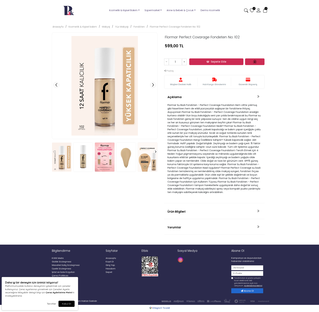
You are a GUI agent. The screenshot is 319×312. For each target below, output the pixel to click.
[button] (265, 10)
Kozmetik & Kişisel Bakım (123, 10)
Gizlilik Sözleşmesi (61, 261)
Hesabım (110, 268)
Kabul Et (66, 303)
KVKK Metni (58, 258)
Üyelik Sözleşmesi (61, 268)
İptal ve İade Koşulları (63, 272)
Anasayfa (58, 27)
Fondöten (139, 27)
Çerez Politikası (60, 275)
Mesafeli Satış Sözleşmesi (66, 265)
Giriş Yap (110, 265)
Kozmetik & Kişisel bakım (83, 27)
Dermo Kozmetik (210, 10)
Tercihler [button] (51, 303)
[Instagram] (180, 259)
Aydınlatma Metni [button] (253, 285)
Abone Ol (248, 290)
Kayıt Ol (110, 261)
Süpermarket (152, 10)
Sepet (109, 272)
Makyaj (106, 27)
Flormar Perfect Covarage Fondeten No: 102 (175, 27)
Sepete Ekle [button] (218, 62)
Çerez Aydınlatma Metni (59, 292)
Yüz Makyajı (121, 27)
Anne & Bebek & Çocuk (180, 10)
